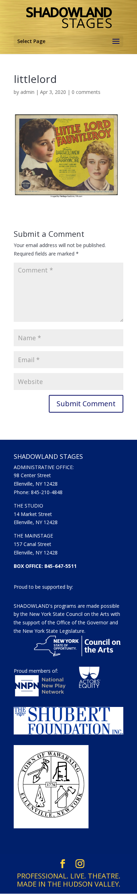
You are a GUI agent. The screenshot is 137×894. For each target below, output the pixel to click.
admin (27, 92)
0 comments (86, 92)
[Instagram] (80, 864)
